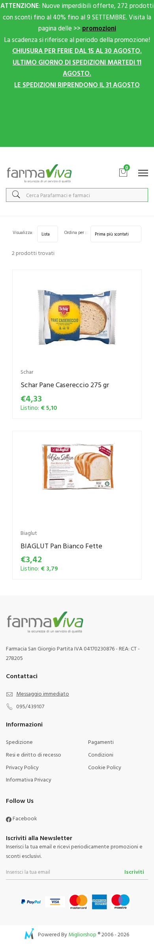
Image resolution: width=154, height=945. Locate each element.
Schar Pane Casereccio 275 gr (65, 384)
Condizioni (100, 754)
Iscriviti (134, 871)
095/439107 (30, 706)
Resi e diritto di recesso (33, 754)
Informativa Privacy (28, 779)
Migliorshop (82, 934)
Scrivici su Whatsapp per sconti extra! (77, 155)
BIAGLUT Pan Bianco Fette (61, 545)
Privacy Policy (22, 767)
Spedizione (19, 742)
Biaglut (29, 533)
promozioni (99, 28)
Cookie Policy (104, 767)
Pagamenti (101, 742)
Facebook (24, 818)
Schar (27, 371)
